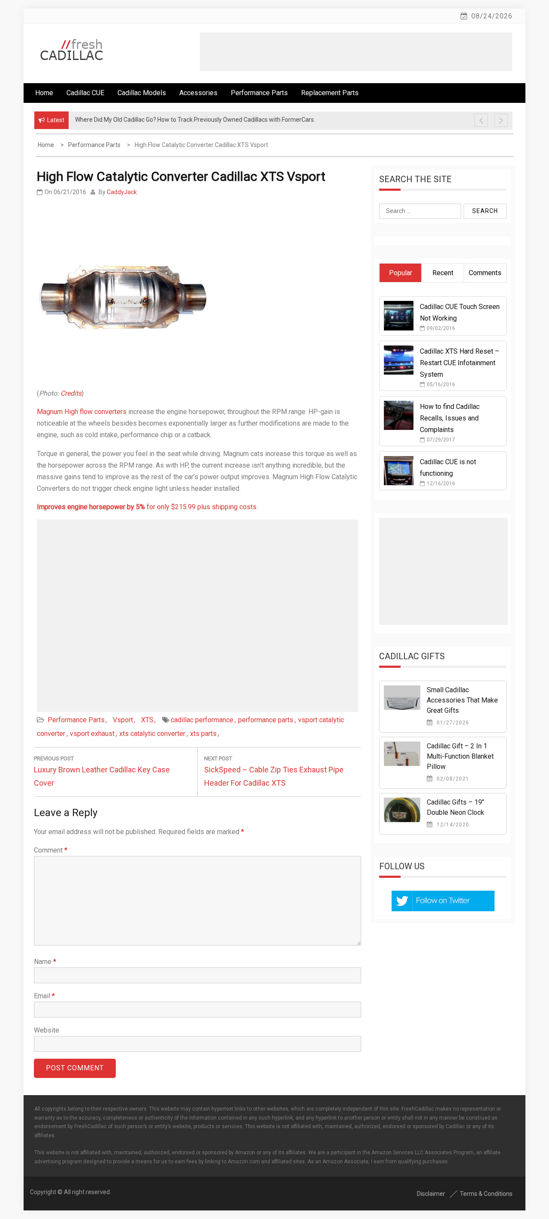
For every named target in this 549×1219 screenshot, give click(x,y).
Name (45, 962)
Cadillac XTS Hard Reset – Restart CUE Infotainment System (459, 362)
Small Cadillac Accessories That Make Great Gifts (462, 700)
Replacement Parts (330, 93)
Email (44, 996)
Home (44, 93)
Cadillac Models (142, 93)
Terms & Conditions (486, 1193)
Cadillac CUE (85, 93)
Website (46, 1030)
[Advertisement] (356, 52)
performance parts (265, 720)
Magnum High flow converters (82, 412)
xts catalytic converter (152, 734)
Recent (442, 273)
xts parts (203, 734)
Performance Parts (259, 93)
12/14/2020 (452, 825)
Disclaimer (431, 1193)
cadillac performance (202, 720)
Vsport (123, 720)
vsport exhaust (92, 734)
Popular (400, 273)
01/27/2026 (452, 723)
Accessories (198, 93)
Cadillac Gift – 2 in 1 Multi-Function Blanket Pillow (460, 756)
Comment (50, 850)
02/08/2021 (452, 779)
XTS (147, 720)
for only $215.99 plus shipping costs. (147, 507)
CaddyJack (122, 192)
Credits (70, 393)
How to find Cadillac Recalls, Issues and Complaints (450, 418)
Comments (485, 273)
